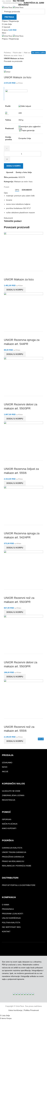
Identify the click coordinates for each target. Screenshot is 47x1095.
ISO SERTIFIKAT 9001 (11, 927)
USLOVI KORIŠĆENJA (11, 918)
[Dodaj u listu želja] (21, 274)
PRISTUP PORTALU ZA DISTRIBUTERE (18, 885)
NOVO (4, 767)
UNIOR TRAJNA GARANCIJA (14, 852)
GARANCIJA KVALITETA (12, 848)
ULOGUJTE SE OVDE (11, 791)
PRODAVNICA (8, 909)
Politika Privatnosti (31, 1010)
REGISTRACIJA (8, 800)
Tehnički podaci (13, 221)
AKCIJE (5, 771)
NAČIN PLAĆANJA (9, 824)
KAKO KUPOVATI (9, 828)
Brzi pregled (14, 274)
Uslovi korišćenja (15, 1010)
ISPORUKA (6, 819)
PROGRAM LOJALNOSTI (12, 914)
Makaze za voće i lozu (13, 55)
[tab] (17, 190)
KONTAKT (6, 931)
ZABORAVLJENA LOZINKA (13, 795)
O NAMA (5, 905)
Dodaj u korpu (13, 166)
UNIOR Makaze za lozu (19, 279)
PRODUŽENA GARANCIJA (13, 857)
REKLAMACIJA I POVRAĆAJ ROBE (16, 866)
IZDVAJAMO (7, 763)
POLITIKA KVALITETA (11, 923)
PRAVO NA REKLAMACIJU (13, 861)
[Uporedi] (7, 274)
